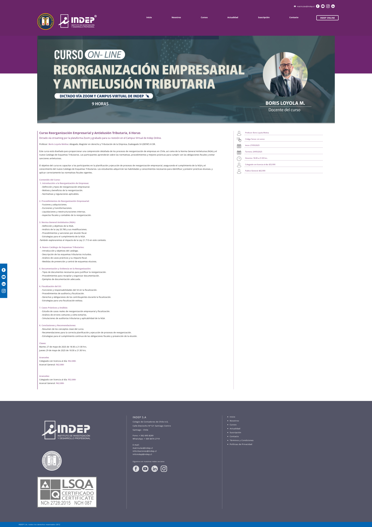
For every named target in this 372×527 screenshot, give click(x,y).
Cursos (204, 17)
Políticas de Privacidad (241, 444)
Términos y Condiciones (242, 440)
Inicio (149, 17)
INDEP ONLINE (327, 17)
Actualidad (232, 17)
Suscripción (264, 17)
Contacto (293, 17)
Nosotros (176, 17)
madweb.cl (348, 524)
